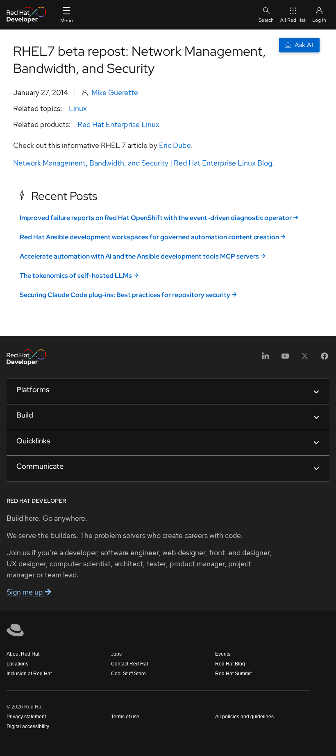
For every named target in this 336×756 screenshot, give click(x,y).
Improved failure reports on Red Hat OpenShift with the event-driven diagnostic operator (156, 217)
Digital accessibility (28, 726)
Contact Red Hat (129, 664)
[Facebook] (324, 358)
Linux (78, 108)
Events (222, 654)
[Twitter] (305, 358)
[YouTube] (285, 358)
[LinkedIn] (265, 358)
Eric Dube (175, 145)
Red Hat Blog (230, 664)
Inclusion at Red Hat (29, 674)
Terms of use (125, 717)
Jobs (116, 654)
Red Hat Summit (233, 674)
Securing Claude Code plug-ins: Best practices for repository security (125, 295)
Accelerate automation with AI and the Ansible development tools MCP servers (139, 256)
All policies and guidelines (244, 717)
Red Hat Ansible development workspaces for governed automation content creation (149, 237)
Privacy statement (26, 717)
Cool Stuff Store (128, 674)
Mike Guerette (114, 92)
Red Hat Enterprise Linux (118, 124)
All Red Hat (293, 20)
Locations (17, 664)
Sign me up (26, 592)
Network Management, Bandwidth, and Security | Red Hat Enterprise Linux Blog (142, 163)
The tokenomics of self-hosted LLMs (76, 275)
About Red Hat (23, 654)
